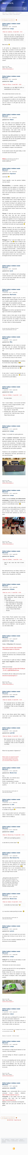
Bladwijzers (7, 1139)
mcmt (11, 392)
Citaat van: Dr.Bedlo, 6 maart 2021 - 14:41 (12, 395)
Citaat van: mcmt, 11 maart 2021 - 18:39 (12, 592)
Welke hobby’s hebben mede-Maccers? (11, 24)
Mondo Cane (13, 773)
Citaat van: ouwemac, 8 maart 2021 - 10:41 (12, 31)
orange (12, 28)
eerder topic (11, 1120)
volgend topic (17, 1120)
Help (3, 1139)
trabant (12, 831)
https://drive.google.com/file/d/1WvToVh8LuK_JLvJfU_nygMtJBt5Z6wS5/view (13, 669)
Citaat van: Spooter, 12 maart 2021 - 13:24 (12, 699)
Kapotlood (13, 173)
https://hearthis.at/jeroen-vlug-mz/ (10, 1094)
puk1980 (12, 733)
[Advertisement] (14, 1130)
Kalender (21, 1139)
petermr (12, 931)
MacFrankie (13, 294)
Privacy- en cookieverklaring (12, 1140)
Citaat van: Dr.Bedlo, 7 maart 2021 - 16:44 (12, 559)
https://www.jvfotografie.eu (9, 1100)
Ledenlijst (12, 1139)
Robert (12, 119)
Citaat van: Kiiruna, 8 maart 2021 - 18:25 (12, 84)
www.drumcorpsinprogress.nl (8, 69)
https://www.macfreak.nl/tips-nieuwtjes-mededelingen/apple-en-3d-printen (12, 648)
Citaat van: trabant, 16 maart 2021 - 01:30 (12, 902)
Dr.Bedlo (12, 589)
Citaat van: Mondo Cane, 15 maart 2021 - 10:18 (13, 835)
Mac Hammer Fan (14, 858)
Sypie (11, 81)
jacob (11, 271)
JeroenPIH (12, 1088)
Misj (11, 342)
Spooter (12, 556)
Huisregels (4, 1140)
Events (17, 1139)
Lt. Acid (12, 804)
